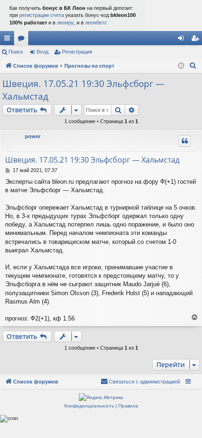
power (32, 136)
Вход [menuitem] (183, 40)
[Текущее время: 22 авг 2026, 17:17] (181, 66)
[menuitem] (193, 66)
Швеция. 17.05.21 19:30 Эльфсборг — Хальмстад (83, 90)
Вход (42, 52)
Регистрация (77, 52)
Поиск (15, 52)
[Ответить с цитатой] (185, 141)
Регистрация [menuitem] (197, 40)
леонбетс (96, 22)
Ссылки (9, 40)
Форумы (23, 40)
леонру (65, 22)
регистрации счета (41, 15)
